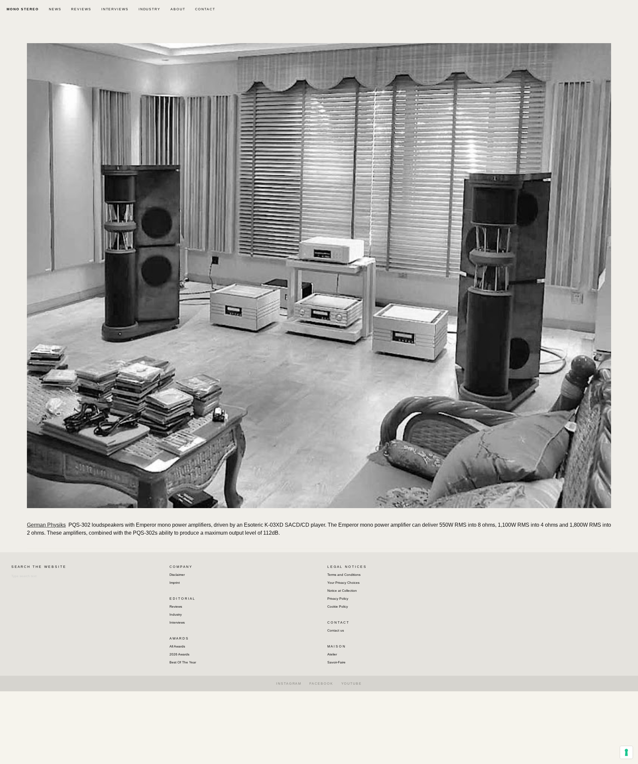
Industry (175, 614)
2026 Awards (179, 654)
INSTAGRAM (288, 683)
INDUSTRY (149, 9)
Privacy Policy (337, 598)
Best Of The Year (182, 662)
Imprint (174, 582)
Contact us (335, 630)
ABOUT (177, 9)
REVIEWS (81, 9)
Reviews (175, 606)
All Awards (177, 646)
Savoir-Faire (336, 662)
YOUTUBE (351, 683)
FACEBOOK (321, 683)
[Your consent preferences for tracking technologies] (626, 752)
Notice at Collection (342, 590)
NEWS (55, 9)
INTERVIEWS (115, 9)
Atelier (332, 654)
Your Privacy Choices (343, 582)
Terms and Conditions (344, 574)
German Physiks (46, 525)
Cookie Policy (337, 606)
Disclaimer (177, 574)
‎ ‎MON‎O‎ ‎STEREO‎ (22, 9)
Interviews (177, 622)
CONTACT (205, 9)
